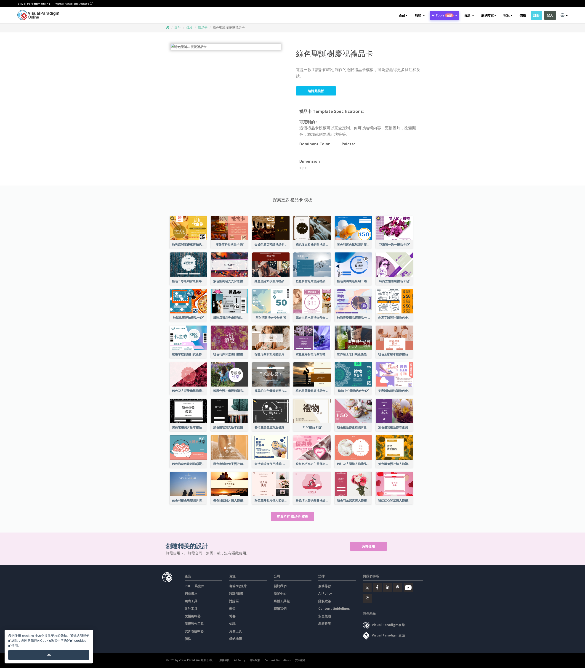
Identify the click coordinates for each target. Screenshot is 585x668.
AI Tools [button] (442, 15)
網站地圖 (235, 638)
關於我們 (280, 586)
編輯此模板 (316, 91)
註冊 (536, 15)
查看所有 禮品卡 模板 (292, 516)
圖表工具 (191, 601)
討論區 (234, 601)
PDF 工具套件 (194, 586)
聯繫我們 (280, 608)
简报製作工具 (194, 623)
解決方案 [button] (487, 15)
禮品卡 (202, 27)
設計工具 (191, 608)
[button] (419, 15)
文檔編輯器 (193, 616)
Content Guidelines (334, 608)
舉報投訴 (324, 623)
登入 (550, 15)
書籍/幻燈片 (238, 586)
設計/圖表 (236, 593)
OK (49, 655)
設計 (178, 27)
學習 (232, 608)
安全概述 (324, 616)
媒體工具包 (282, 601)
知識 (232, 623)
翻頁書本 (191, 593)
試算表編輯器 (194, 631)
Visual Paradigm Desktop (72, 3)
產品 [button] (402, 15)
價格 (523, 15)
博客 (232, 616)
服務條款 (324, 586)
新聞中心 (280, 593)
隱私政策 (324, 601)
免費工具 (235, 631)
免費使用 (368, 546)
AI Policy (325, 593)
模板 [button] (506, 15)
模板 (189, 27)
